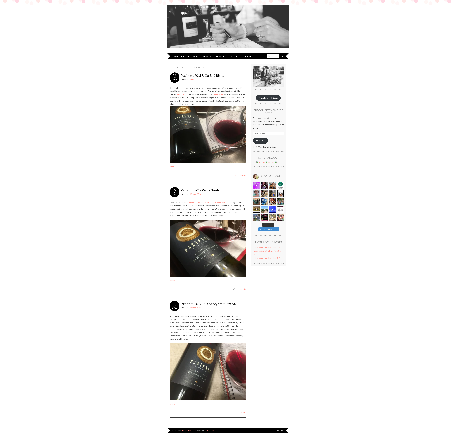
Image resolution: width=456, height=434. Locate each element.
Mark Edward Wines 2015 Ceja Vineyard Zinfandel (208, 202)
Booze (195, 56)
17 (174, 303)
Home (175, 56)
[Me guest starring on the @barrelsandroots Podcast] (264, 185)
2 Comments (240, 412)
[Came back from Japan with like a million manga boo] (256, 201)
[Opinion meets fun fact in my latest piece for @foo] (280, 193)
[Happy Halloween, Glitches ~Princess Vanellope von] (256, 193)
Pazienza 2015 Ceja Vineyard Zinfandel (209, 304)
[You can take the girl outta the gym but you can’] (280, 201)
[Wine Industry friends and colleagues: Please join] (264, 217)
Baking (205, 56)
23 (174, 75)
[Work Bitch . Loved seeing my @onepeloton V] (256, 185)
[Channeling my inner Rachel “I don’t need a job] (264, 201)
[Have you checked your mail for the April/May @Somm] (272, 217)
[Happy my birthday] (272, 201)
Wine (199, 79)
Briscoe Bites (187, 430)
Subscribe (260, 140)
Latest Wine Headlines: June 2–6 (266, 258)
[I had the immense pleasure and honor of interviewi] (280, 209)
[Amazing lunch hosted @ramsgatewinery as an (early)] (264, 209)
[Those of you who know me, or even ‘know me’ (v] (256, 209)
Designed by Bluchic (280, 430)
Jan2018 (174, 78)
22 (174, 190)
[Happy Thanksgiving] (272, 185)
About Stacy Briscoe (268, 98)
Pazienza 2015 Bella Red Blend (202, 75)
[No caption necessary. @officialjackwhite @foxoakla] (272, 209)
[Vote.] (272, 193)
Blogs (239, 56)
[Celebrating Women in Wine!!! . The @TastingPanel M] (256, 217)
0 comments (240, 175)
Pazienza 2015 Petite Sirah (200, 190)
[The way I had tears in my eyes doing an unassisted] (280, 185)
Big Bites (218, 56)
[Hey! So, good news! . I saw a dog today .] (264, 193)
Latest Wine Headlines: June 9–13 (267, 247)
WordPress (210, 430)
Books (230, 56)
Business (249, 56)
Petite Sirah (218, 94)
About (184, 56)
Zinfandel (181, 94)
